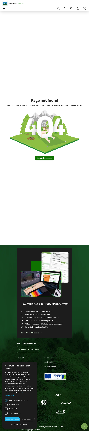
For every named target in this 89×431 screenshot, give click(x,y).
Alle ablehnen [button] (27, 419)
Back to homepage (44, 158)
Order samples (50, 366)
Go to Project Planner (30, 333)
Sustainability (50, 362)
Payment (20, 358)
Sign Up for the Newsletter (26, 343)
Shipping (48, 358)
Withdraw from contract (28, 349)
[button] (20, 424)
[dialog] (19, 395)
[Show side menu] (4, 8)
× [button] (34, 364)
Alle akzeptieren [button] (12, 419)
